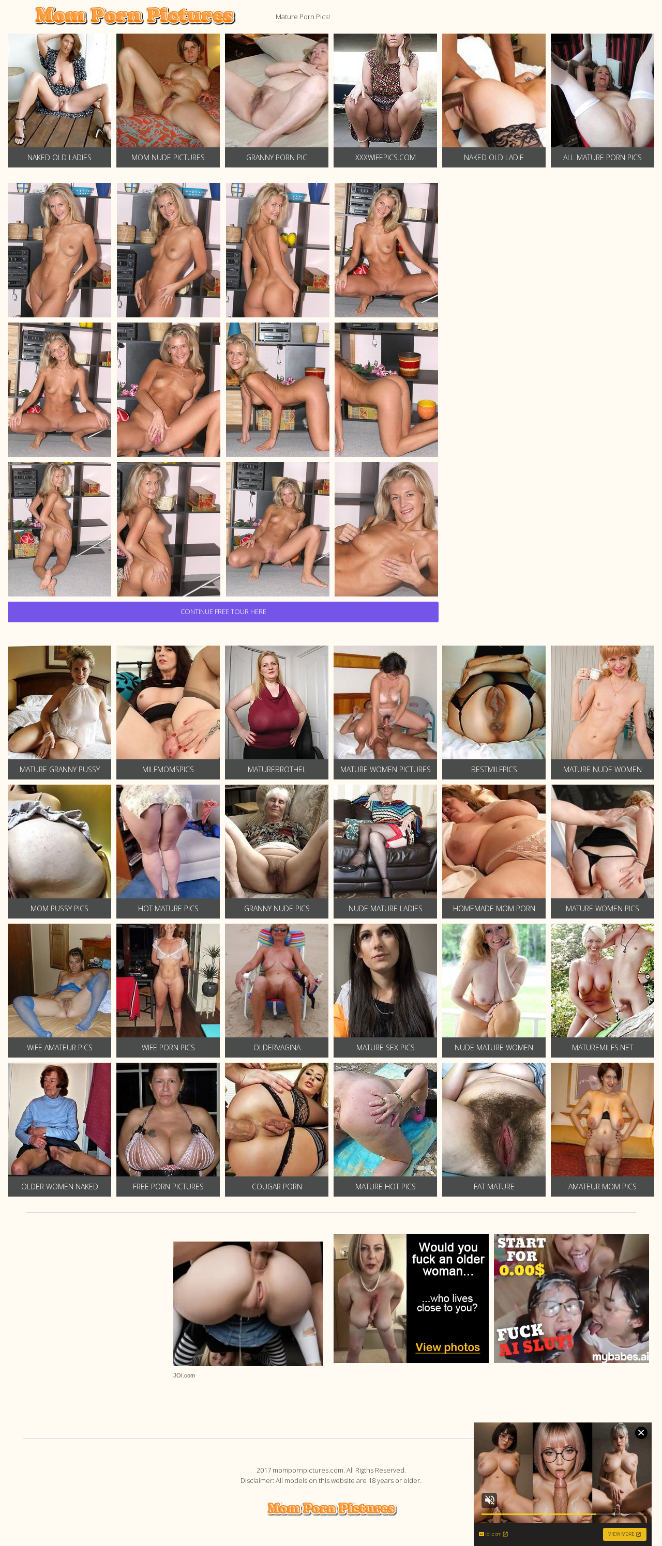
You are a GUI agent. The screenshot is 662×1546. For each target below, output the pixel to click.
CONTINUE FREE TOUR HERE (223, 611)
